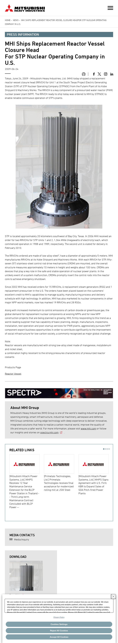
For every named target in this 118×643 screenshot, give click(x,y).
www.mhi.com (88, 428)
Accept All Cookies (59, 637)
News (16, 20)
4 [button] (109, 448)
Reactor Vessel (13, 373)
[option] (26, 481)
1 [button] (103, 448)
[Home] (25, 7)
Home (7, 20)
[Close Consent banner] (113, 596)
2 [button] (105, 448)
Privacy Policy (59, 617)
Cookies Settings (59, 624)
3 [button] (107, 448)
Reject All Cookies (59, 630)
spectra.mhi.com (49, 432)
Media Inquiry (21, 539)
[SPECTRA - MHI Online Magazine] (59, 391)
